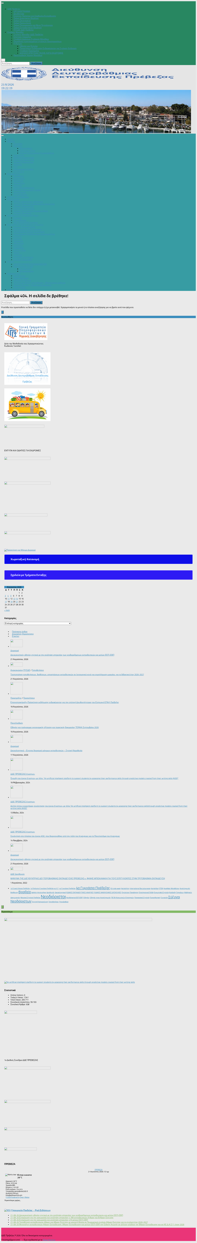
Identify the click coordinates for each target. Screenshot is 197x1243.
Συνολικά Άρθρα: (18, 1004)
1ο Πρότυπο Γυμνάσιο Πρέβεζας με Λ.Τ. (44, 889)
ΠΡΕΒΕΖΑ (98, 1170)
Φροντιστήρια (19, 287)
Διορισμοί (18, 185)
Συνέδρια (18, 218)
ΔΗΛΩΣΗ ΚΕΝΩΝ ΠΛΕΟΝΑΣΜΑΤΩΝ (30, 264)
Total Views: (16, 1000)
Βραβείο (24, 892)
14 (17, 599)
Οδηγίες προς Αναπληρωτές (100, 898)
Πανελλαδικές (26, 148)
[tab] (98, 559)
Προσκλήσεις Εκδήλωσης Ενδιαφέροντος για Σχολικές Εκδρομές (48, 48)
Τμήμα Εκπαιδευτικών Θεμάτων (28, 27)
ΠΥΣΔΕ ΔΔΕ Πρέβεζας (24, 30)
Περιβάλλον (19, 248)
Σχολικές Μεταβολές (23, 213)
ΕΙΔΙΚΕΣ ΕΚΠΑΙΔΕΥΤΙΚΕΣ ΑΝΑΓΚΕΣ (80, 893)
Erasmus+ (18, 236)
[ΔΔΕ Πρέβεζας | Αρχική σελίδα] (90, 79)
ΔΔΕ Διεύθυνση (17, 874)
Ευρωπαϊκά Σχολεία (161, 893)
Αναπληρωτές (20, 192)
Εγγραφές (18, 144)
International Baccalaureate (140, 889)
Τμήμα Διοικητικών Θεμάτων (26, 18)
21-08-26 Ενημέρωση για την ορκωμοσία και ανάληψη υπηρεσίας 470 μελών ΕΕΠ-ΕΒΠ (49, 1220)
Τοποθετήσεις (26, 269)
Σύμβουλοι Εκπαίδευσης (18, 197)
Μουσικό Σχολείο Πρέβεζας (30, 898)
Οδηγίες (86, 898)
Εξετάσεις (18, 146)
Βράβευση (14, 893)
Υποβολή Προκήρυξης (29, 51)
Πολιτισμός (18, 241)
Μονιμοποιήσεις (27, 271)
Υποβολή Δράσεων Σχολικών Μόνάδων (31, 39)
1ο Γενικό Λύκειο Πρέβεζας (20, 889)
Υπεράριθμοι (63, 902)
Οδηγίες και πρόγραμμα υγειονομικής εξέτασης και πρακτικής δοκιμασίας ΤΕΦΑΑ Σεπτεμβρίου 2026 (54, 727)
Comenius (18, 255)
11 (9, 599)
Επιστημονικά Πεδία (146, 893)
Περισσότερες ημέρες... (12, 1200)
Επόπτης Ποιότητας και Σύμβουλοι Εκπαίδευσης (35, 16)
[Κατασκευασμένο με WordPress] (21, 1240)
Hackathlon (125, 889)
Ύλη (15, 167)
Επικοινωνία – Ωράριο (17, 290)
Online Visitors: (17, 995)
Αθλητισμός (19, 243)
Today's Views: (17, 997)
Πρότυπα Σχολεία (27, 151)
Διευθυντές (50, 893)
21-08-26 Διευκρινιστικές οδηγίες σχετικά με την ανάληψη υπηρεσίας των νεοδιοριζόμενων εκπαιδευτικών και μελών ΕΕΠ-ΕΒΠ (66, 1215)
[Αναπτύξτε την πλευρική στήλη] (2, 312)
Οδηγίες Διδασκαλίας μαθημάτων (28, 202)
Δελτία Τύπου (20, 276)
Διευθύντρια (19, 14)
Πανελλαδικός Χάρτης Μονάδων (28, 55)
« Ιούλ (7, 610)
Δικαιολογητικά (60, 893)
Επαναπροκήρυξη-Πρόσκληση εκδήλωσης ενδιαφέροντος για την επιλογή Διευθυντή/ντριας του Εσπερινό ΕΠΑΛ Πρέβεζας (64, 702)
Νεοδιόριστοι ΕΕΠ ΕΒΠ (74, 898)
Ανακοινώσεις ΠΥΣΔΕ (23, 266)
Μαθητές (11, 141)
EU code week (116, 889)
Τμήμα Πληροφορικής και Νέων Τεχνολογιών (33, 25)
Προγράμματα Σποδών (24, 169)
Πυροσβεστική (155, 898)
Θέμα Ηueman (49, 1240)
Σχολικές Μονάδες (15, 32)
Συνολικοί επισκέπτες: (20, 1002)
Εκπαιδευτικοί (13, 174)
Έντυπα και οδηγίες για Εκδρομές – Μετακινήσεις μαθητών (40, 283)
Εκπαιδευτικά (13, 199)
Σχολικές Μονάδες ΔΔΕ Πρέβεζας (28, 34)
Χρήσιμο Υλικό (13, 273)
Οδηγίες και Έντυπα (29, 46)
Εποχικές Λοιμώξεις (22, 37)
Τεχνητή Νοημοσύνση (40, 902)
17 (6, 601)
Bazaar (17, 253)
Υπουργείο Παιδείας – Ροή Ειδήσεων (30, 1210)
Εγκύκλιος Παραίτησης (130, 893)
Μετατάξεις (18, 181)
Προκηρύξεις (19, 183)
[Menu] (2, 3)
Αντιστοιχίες (19, 155)
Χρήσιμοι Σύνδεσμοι (22, 280)
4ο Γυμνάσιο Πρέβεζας (93, 888)
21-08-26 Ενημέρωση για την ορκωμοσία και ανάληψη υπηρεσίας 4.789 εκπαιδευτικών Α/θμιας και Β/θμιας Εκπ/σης (61, 1217)
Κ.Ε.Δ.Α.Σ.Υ (19, 171)
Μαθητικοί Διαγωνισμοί (24, 157)
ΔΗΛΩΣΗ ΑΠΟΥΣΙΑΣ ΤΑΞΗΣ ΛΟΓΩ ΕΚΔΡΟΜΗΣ (41, 53)
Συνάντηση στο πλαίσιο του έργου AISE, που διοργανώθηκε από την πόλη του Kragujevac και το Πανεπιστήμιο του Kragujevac (65, 836)
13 (14, 599)
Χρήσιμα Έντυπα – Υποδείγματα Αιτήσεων (32, 285)
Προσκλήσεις (29, 698)
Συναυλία (164, 898)
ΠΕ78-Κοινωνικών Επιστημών (122, 898)
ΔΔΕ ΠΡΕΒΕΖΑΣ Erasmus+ (26, 222)
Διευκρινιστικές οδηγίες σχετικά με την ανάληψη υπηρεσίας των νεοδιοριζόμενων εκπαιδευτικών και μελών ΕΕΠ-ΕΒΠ (62, 655)
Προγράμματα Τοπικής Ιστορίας (27, 229)
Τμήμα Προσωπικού (22, 23)
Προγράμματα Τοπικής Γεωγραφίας (29, 232)
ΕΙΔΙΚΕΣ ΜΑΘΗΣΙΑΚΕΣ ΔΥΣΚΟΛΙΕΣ (107, 893)
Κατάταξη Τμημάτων (176, 893)
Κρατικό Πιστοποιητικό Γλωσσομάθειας (37, 153)
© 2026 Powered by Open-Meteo (17, 1197)
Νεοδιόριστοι (53, 896)
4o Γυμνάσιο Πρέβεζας (67, 889)
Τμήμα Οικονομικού (22, 20)
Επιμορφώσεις (20, 220)
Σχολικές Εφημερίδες (23, 259)
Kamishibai (155, 889)
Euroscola (18, 239)
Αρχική (10, 139)
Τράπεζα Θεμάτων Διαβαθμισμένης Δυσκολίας (34, 204)
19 (11, 601)
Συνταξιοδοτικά (20, 195)
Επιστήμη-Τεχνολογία (23, 257)
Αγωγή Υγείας (20, 250)
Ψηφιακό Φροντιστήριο (24, 162)
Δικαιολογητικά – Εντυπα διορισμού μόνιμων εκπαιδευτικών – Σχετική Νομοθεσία (46, 750)
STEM (161, 889)
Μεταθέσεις (19, 176)
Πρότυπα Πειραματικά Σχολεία (27, 190)
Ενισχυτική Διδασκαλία (24, 160)
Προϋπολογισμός (21, 278)
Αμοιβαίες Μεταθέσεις (171, 889)
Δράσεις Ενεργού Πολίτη (24, 227)
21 (17, 601)
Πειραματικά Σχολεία (141, 898)
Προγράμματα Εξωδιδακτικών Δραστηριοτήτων (34, 234)
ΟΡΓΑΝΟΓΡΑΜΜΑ (22, 11)
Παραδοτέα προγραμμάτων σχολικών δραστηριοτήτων (38, 41)
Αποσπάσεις (19, 178)
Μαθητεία (18, 164)
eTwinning (18, 246)
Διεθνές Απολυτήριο (38, 893)
